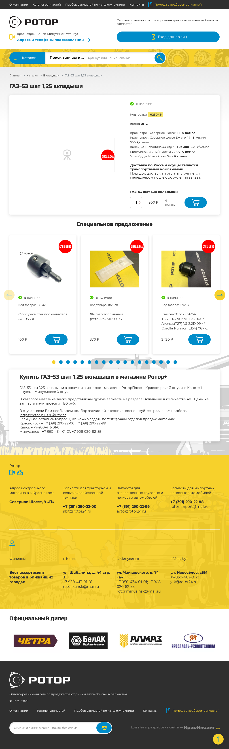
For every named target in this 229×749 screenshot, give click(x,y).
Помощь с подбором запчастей (178, 4)
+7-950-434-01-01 (56, 431)
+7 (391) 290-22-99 (91, 423)
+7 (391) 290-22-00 (59, 423)
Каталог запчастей (47, 4)
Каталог (29, 58)
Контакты (136, 4)
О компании (18, 4)
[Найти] (160, 58)
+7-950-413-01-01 (47, 427)
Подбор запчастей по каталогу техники (95, 4)
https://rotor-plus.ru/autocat (43, 415)
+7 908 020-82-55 (86, 431)
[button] (53, 362)
